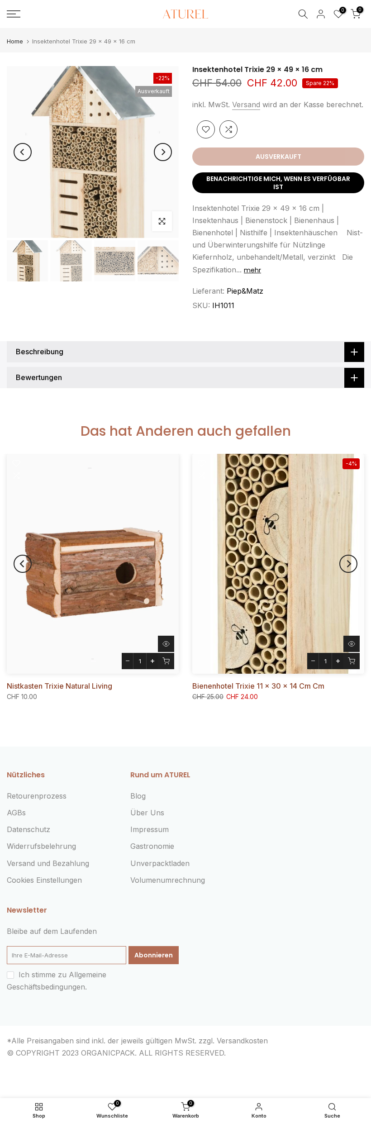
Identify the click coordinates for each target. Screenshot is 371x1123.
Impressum (149, 829)
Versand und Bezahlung (48, 863)
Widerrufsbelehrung (41, 846)
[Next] (163, 152)
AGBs (16, 812)
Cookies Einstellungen (44, 880)
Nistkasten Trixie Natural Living (59, 685)
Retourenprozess (37, 795)
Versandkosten (242, 1040)
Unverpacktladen (160, 863)
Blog (138, 795)
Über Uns (147, 812)
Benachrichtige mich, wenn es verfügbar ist (278, 182)
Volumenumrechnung (167, 880)
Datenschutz (28, 829)
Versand (246, 104)
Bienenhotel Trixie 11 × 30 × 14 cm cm (258, 685)
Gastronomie (152, 846)
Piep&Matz (245, 290)
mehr (252, 270)
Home (15, 41)
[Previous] (23, 152)
